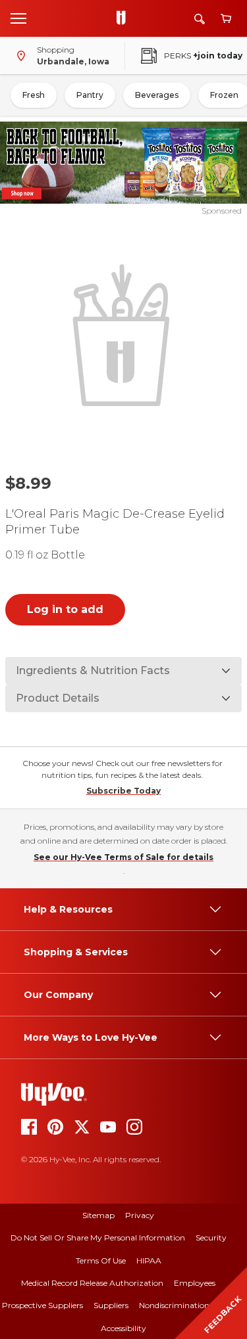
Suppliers (111, 1305)
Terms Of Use (101, 1260)
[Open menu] (18, 18)
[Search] (199, 18)
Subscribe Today (123, 791)
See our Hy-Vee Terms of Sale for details (123, 857)
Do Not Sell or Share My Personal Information (98, 1237)
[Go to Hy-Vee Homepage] (124, 18)
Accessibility (123, 1328)
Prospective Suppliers (42, 1305)
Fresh (33, 95)
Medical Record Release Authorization (92, 1283)
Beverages (156, 95)
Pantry (89, 95)
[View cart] (225, 19)
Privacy (139, 1215)
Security (211, 1237)
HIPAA (148, 1260)
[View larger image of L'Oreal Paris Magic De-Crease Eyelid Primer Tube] (124, 334)
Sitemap (98, 1215)
